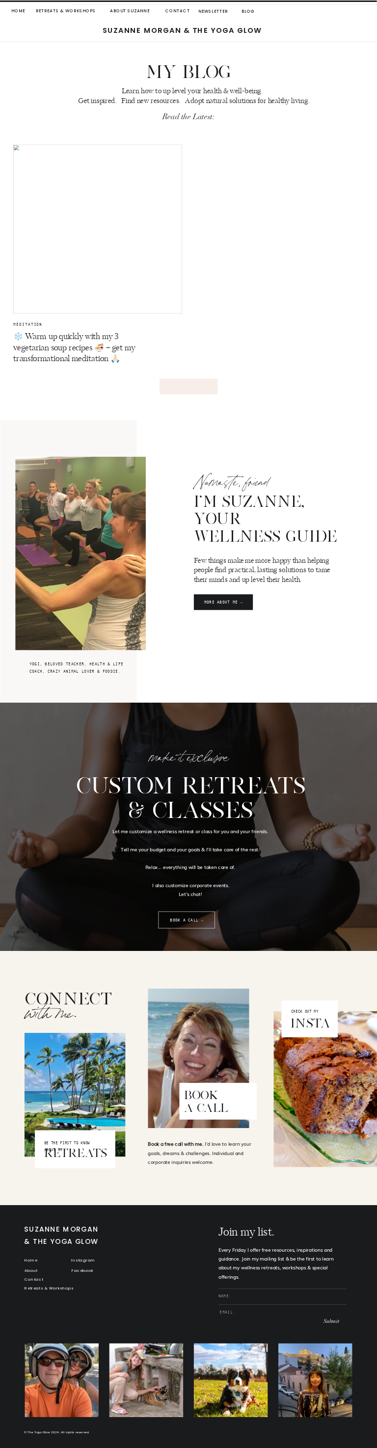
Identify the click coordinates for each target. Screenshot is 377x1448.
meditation (28, 324)
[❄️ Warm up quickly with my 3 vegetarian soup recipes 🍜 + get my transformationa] (97, 228)
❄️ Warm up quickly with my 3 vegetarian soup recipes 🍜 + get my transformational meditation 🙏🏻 (74, 348)
